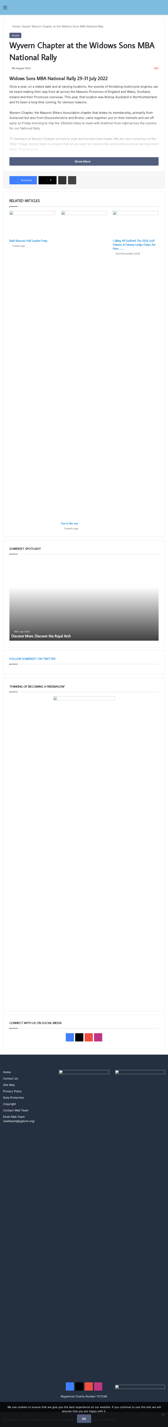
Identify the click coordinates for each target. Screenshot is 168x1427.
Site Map (9, 1085)
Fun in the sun (69, 523)
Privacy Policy (12, 1091)
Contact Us (10, 1078)
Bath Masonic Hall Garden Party (28, 241)
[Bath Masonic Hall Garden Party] (32, 224)
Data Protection (13, 1097)
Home (15, 26)
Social (26, 26)
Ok (84, 1418)
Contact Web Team (15, 1110)
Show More (83, 161)
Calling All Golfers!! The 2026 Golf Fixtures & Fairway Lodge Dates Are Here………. (134, 244)
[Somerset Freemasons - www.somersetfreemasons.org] (84, 7)
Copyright (9, 1104)
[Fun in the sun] (84, 365)
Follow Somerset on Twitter (32, 659)
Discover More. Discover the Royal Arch (41, 636)
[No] (163, 1414)
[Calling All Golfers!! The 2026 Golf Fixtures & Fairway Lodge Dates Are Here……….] (136, 224)
